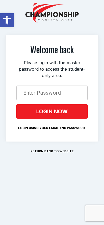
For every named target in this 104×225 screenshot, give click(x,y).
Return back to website (52, 151)
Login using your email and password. (52, 128)
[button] (7, 20)
